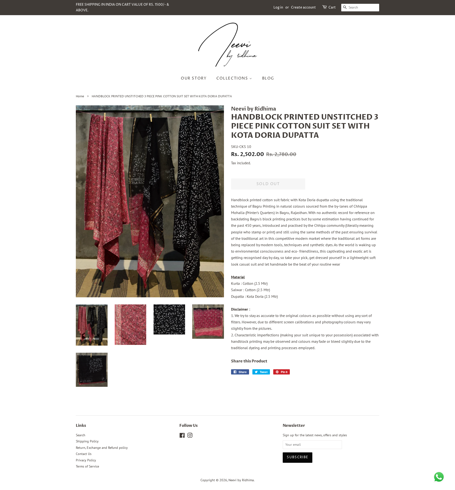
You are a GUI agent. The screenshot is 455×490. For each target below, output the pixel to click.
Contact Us (83, 454)
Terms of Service (87, 466)
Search (80, 435)
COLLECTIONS (232, 78)
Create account (303, 7)
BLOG (268, 78)
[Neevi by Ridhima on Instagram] (189, 436)
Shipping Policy (87, 441)
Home (80, 96)
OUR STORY (194, 78)
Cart (332, 7)
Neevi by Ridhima (241, 480)
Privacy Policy (86, 460)
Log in (278, 7)
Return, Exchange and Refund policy (102, 447)
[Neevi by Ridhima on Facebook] (182, 436)
